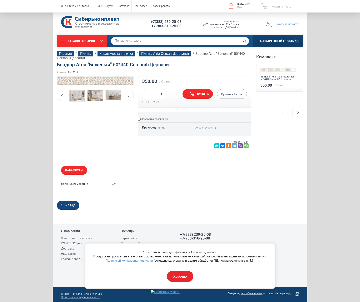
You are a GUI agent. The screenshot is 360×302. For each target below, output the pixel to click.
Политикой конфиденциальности (129, 260)
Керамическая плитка (116, 53)
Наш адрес (140, 5)
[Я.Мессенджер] (216, 145)
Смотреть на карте (287, 24)
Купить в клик (232, 94)
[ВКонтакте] (222, 145)
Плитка (85, 53)
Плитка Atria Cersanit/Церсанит (165, 53)
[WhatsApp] (246, 145)
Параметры (74, 170)
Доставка (123, 5)
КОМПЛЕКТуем (103, 5)
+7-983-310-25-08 (166, 26)
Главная (65, 53)
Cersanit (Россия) (205, 127)
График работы (160, 5)
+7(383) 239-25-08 (166, 21)
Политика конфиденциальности (80, 297)
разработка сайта (251, 293)
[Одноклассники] (228, 145)
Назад (70, 205)
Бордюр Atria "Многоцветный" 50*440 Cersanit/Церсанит (278, 78)
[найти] (244, 41)
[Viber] (240, 145)
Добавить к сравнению (154, 119)
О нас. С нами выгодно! (75, 5)
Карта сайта (129, 238)
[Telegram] (234, 145)
